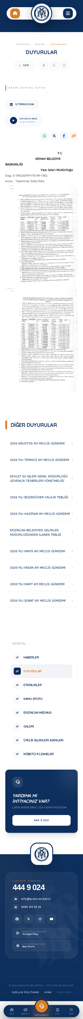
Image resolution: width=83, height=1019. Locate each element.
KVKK (48, 992)
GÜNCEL (40, 44)
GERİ (26, 65)
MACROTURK (64, 992)
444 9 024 (41, 820)
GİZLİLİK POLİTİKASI (25, 992)
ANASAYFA (23, 44)
